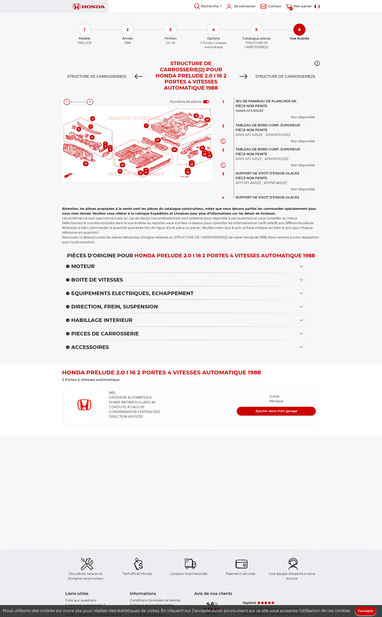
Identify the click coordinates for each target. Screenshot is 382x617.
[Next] (243, 76)
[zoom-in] (90, 102)
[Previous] (138, 76)
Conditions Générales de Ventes (155, 600)
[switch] (206, 101)
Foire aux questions (80, 600)
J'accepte (365, 611)
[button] (317, 63)
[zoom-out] (67, 102)
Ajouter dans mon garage (276, 411)
